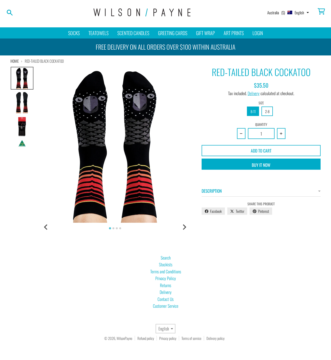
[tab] (110, 228)
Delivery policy (215, 338)
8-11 (253, 111)
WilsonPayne (124, 338)
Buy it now (261, 165)
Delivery (254, 93)
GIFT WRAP (205, 33)
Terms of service (191, 338)
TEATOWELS (98, 33)
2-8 (267, 111)
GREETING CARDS (172, 33)
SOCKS (74, 33)
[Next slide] (184, 227)
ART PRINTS (234, 33)
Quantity (261, 124)
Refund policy (145, 338)
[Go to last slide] (46, 227)
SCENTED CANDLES (133, 33)
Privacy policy (167, 338)
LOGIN (257, 33)
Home (14, 61)
